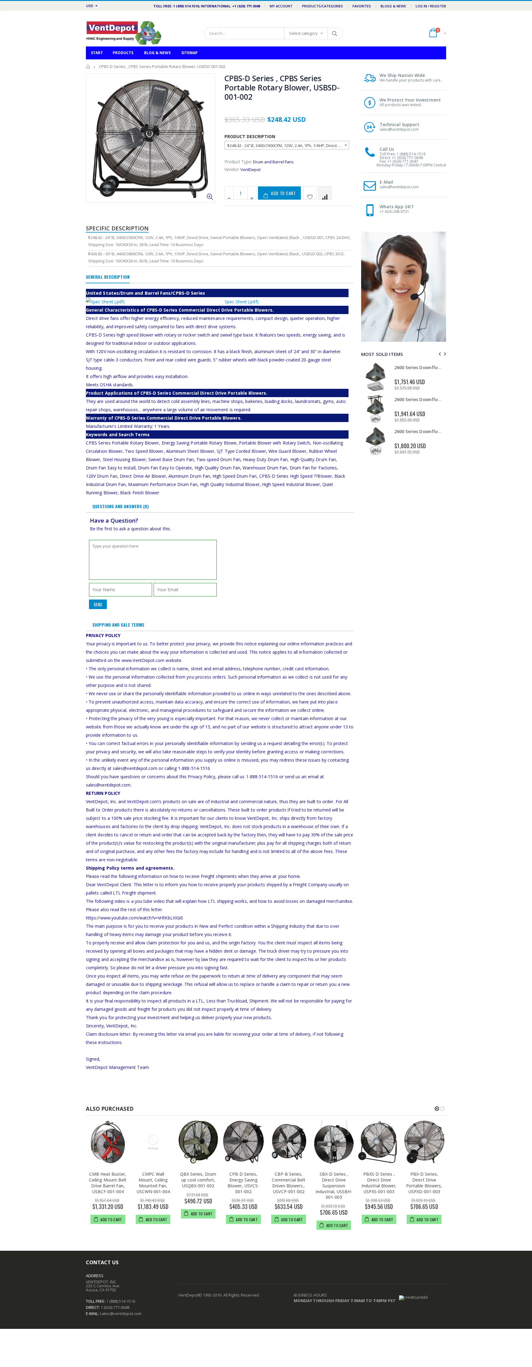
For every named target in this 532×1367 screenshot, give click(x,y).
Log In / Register (431, 6)
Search (335, 33)
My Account (281, 6)
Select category (303, 33)
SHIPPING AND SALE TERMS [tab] (118, 624)
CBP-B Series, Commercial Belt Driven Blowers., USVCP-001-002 (288, 1182)
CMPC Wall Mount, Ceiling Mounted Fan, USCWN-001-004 (153, 1182)
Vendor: (232, 169)
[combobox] (286, 145)
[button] (437, 1108)
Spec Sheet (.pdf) (242, 302)
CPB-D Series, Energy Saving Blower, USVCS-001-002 (243, 1182)
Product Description (249, 136)
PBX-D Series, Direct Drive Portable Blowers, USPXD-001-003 (424, 1182)
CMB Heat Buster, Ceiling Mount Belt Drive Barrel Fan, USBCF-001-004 (108, 1182)
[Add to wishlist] (309, 193)
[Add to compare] (325, 193)
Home (88, 67)
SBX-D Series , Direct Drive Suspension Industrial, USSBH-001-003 (334, 1185)
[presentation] (439, 354)
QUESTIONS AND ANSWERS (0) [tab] (120, 506)
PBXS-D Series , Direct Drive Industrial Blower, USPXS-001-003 (379, 1182)
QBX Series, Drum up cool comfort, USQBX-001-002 (198, 1180)
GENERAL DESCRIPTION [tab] (108, 276)
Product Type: (238, 162)
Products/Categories (322, 6)
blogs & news (393, 6)
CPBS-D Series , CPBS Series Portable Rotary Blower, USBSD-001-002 (282, 87)
